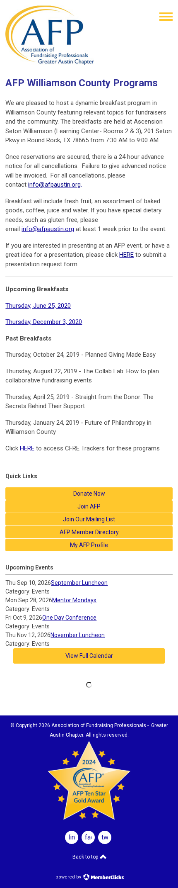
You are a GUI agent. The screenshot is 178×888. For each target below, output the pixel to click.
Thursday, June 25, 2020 (38, 305)
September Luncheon (79, 582)
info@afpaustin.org (48, 229)
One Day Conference (69, 617)
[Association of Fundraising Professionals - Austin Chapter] (49, 62)
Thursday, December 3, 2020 (43, 322)
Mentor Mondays (74, 600)
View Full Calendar (89, 655)
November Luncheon (78, 635)
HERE (27, 448)
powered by (68, 877)
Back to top (85, 857)
